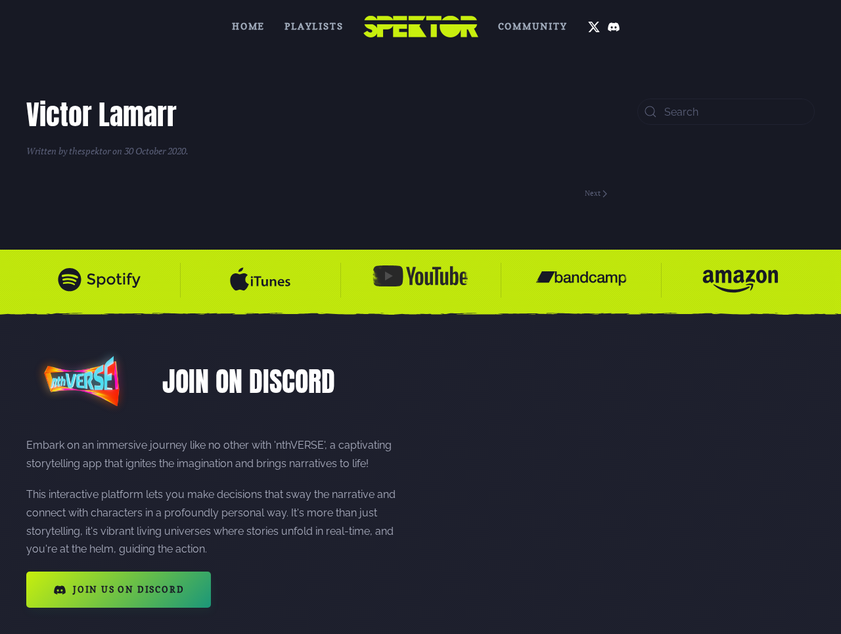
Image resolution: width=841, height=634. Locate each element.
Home (248, 26)
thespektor (89, 151)
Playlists (313, 26)
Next (593, 193)
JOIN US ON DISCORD (128, 589)
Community (533, 26)
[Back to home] (420, 26)
